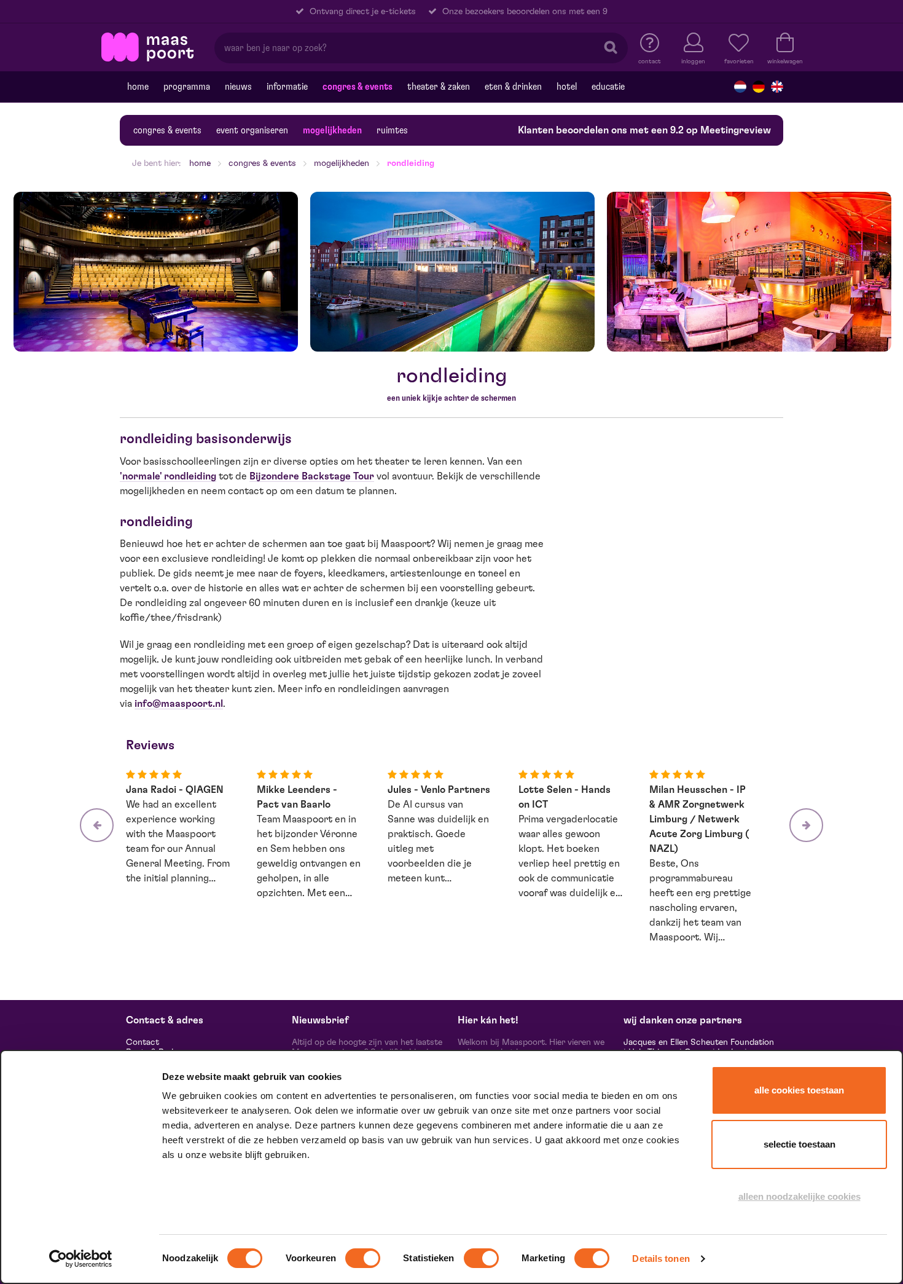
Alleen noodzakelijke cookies (799, 1196)
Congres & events (357, 87)
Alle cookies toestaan (799, 1090)
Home (138, 87)
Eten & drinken (513, 87)
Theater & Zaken (438, 87)
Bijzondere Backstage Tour (311, 476)
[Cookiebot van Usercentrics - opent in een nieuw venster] (81, 1259)
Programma (186, 87)
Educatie (608, 87)
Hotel (567, 87)
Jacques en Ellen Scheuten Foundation (699, 1042)
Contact (142, 1042)
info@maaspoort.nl (179, 704)
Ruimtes (392, 130)
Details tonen (660, 1258)
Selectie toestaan (799, 1144)
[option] (155, 272)
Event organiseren (252, 130)
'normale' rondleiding (168, 476)
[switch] (362, 1258)
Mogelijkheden (332, 130)
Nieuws (238, 87)
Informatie (287, 87)
